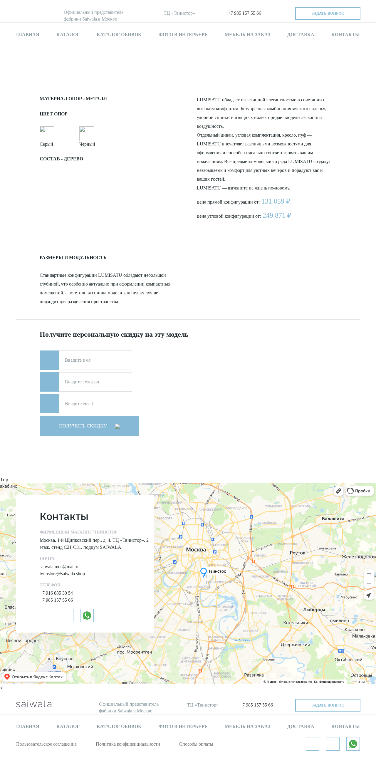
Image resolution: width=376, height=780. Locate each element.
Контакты (345, 34)
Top (4, 479)
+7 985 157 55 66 (244, 13)
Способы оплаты (196, 744)
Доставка (300, 34)
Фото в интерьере (183, 34)
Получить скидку (83, 426)
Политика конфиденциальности (128, 744)
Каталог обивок (119, 34)
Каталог (68, 34)
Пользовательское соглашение (46, 744)
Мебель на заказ (247, 34)
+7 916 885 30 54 (56, 593)
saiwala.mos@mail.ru (60, 566)
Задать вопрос (328, 13)
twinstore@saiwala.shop (62, 573)
